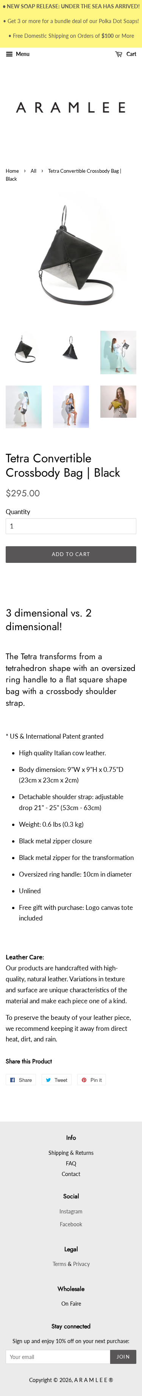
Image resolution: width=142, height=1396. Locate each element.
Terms (59, 1264)
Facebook (71, 1224)
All (33, 171)
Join (123, 1357)
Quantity (18, 512)
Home (12, 171)
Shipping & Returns (71, 1153)
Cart (130, 54)
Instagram (71, 1211)
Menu (22, 54)
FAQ (71, 1163)
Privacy (81, 1264)
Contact (71, 1174)
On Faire (71, 1303)
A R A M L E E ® (93, 1380)
